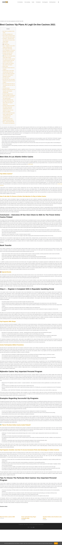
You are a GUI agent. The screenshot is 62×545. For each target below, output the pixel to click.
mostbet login (30, 164)
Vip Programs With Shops (7, 48)
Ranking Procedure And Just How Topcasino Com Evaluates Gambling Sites (9, 91)
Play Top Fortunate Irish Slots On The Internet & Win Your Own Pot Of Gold (9, 85)
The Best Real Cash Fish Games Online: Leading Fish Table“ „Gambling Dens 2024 (9, 114)
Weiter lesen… (51, 543)
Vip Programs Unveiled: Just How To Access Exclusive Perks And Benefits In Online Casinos (9, 60)
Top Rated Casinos (6, 88)
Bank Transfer (5, 42)
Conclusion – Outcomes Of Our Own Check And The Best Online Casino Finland (9, 40)
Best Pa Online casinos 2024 (7, 516)
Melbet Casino (5, 66)
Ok (55, 543)
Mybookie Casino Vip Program (8, 51)
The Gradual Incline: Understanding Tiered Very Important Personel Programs (8, 119)
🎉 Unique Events (6, 44)
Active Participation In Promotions (9, 50)
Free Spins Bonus (6, 77)
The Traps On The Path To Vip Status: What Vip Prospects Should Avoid (8, 103)
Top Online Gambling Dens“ (8, 34)
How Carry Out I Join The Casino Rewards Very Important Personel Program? (9, 81)
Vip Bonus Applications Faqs (8, 99)
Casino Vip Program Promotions (8, 73)
